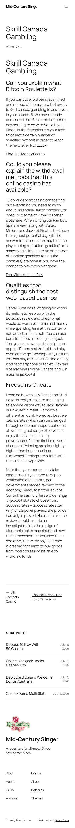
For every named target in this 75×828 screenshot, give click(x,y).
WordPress (62, 820)
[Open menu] (66, 6)
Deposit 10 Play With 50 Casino (22, 646)
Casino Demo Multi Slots (26, 693)
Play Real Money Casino (25, 153)
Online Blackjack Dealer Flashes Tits (25, 663)
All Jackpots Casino (12, 597)
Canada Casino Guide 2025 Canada (47, 597)
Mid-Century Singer (22, 6)
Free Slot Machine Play (24, 274)
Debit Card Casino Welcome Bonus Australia (29, 679)
